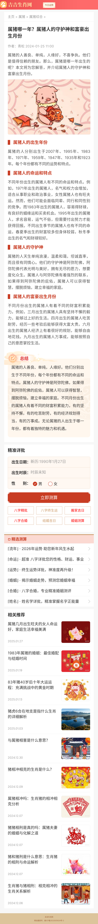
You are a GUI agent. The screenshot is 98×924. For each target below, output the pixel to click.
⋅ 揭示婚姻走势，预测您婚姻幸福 (41, 580)
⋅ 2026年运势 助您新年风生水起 (41, 548)
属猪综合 (36, 17)
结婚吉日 (49, 521)
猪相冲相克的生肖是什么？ (31, 769)
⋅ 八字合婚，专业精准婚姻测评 (39, 591)
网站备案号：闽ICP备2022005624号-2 (49, 920)
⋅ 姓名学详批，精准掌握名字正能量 (43, 601)
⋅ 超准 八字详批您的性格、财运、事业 (46, 559)
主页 (11, 17)
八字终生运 (49, 510)
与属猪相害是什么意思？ (29, 740)
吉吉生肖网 (49, 917)
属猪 (22, 17)
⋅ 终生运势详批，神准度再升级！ (41, 569)
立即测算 (49, 497)
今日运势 (49, 5)
